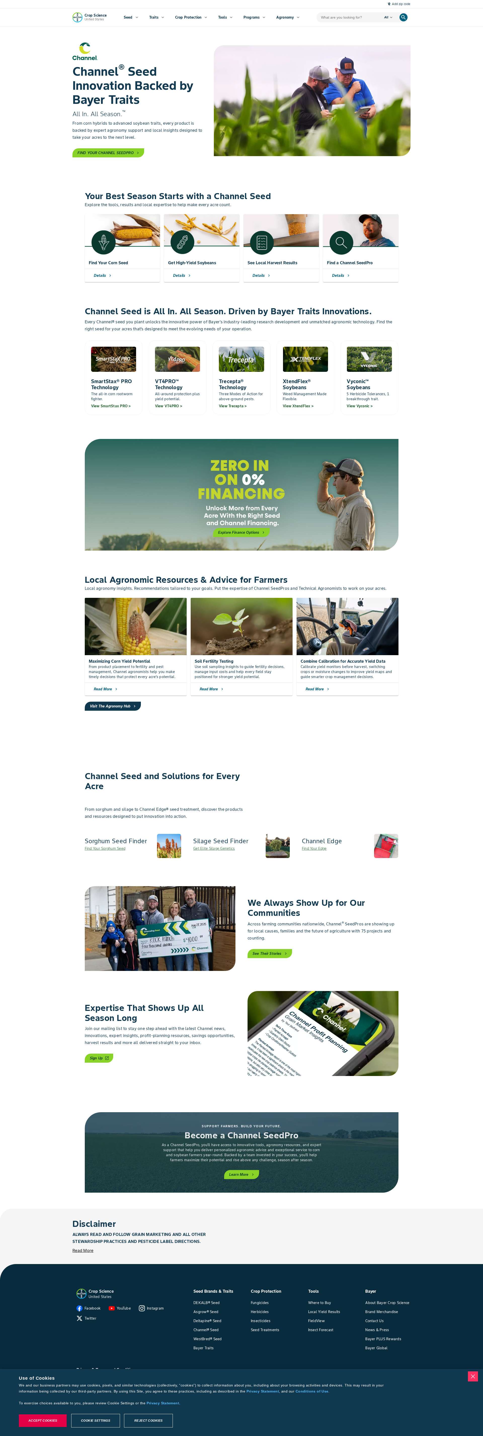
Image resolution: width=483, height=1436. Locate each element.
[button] (81, 1294)
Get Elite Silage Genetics (214, 848)
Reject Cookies (148, 1420)
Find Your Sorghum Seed (105, 848)
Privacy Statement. (163, 1403)
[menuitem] (131, 17)
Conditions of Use (312, 1391)
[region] (241, 1402)
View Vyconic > (360, 406)
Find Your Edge (314, 848)
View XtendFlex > (298, 406)
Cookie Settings (95, 1420)
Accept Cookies (42, 1420)
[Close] (473, 1376)
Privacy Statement (263, 1391)
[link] (133, 846)
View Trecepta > (233, 406)
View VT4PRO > (168, 406)
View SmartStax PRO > (111, 406)
